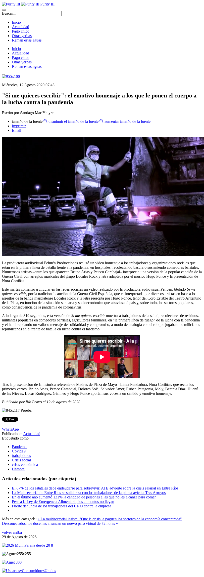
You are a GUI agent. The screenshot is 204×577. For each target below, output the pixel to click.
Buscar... (9, 13)
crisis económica (25, 464)
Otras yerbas (22, 36)
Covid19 (19, 451)
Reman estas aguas (27, 40)
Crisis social (21, 460)
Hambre (18, 469)
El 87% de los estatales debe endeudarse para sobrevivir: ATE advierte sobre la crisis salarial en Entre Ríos (95, 488)
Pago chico (20, 31)
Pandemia (19, 446)
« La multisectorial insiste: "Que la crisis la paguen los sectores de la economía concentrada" (110, 519)
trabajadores (21, 455)
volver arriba (12, 532)
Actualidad (20, 27)
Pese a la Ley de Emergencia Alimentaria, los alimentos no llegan (63, 501)
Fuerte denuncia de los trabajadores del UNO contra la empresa (61, 506)
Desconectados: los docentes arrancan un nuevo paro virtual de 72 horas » (60, 523)
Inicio (16, 22)
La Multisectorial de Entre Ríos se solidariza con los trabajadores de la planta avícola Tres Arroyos (89, 492)
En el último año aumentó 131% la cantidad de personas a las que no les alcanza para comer (84, 497)
